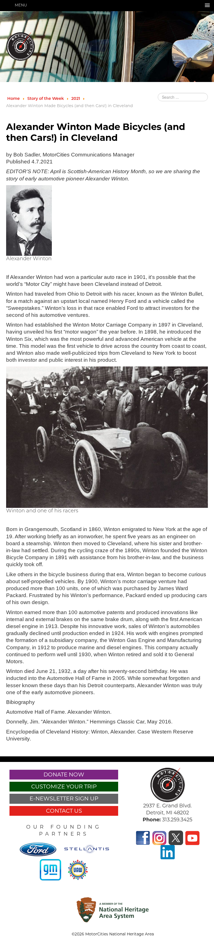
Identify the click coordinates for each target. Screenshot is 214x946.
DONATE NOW (63, 774)
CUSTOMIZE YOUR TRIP (64, 786)
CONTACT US (64, 810)
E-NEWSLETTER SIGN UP (64, 798)
